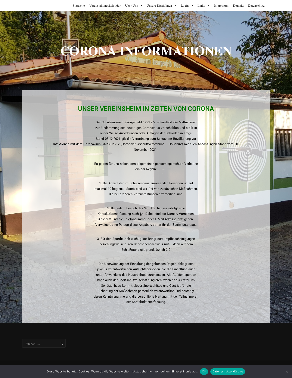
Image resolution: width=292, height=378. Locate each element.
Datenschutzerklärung (227, 371)
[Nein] (287, 371)
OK (204, 371)
